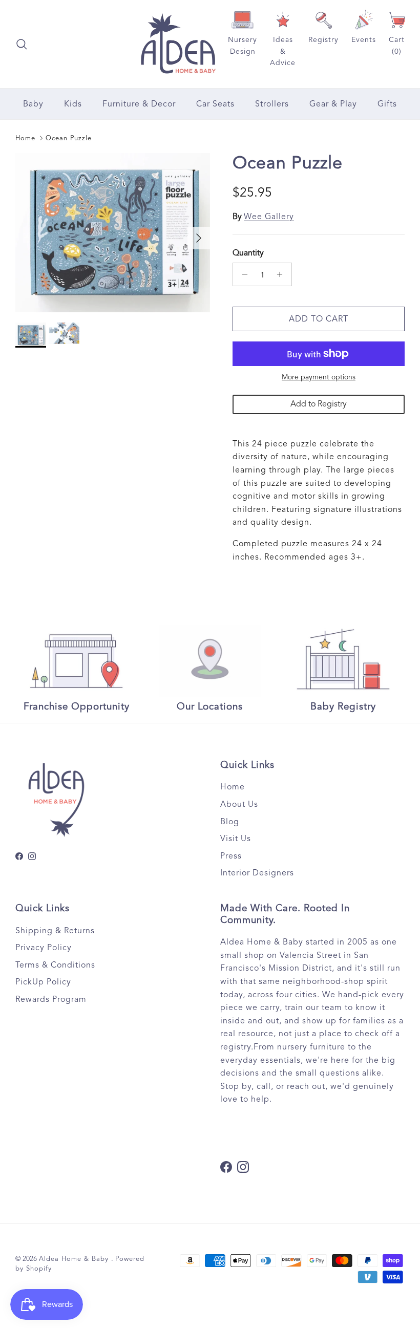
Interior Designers (257, 873)
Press (231, 856)
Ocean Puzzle (69, 138)
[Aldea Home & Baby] (178, 44)
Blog (229, 822)
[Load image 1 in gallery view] (112, 232)
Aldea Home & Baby (75, 1259)
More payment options (318, 377)
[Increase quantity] (282, 274)
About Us (239, 804)
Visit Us (235, 838)
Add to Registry (318, 404)
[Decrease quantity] (242, 274)
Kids (73, 104)
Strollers (272, 104)
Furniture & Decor (139, 104)
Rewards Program (51, 999)
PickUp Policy (43, 982)
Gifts (387, 104)
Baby (33, 104)
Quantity (248, 253)
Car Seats (215, 104)
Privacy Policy (43, 947)
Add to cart (318, 319)
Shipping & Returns (55, 931)
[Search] (21, 44)
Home (25, 138)
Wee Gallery (269, 216)
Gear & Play (333, 104)
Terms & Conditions (55, 965)
